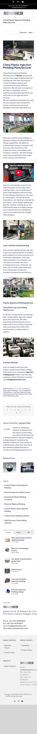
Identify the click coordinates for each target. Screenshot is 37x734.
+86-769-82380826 (17, 621)
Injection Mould (7, 646)
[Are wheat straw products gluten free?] (7, 559)
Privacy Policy (26, 650)
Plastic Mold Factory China (11, 396)
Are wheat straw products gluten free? (21, 560)
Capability (25, 645)
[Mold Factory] (7, 569)
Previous (23, 32)
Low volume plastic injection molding (19, 580)
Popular (8, 532)
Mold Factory (16, 569)
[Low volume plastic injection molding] (7, 579)
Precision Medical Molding (14, 504)
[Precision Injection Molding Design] (7, 590)
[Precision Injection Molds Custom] (27, 463)
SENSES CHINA (26, 696)
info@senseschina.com (18, 7)
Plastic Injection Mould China (23, 394)
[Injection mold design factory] (7, 548)
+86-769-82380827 (15, 623)
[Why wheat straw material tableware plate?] (7, 538)
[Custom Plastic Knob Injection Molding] (9, 463)
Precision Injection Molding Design (18, 591)
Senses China (9, 388)
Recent (18, 532)
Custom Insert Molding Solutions (16, 516)
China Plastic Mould (9, 394)
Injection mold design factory (19, 549)
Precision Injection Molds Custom (17, 492)
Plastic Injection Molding (10, 390)
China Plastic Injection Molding (22, 392)
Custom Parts (9, 652)
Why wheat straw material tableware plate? (21, 539)
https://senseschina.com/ (18, 628)
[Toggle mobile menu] (33, 12)
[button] (4, 467)
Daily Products (10, 666)
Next (30, 32)
